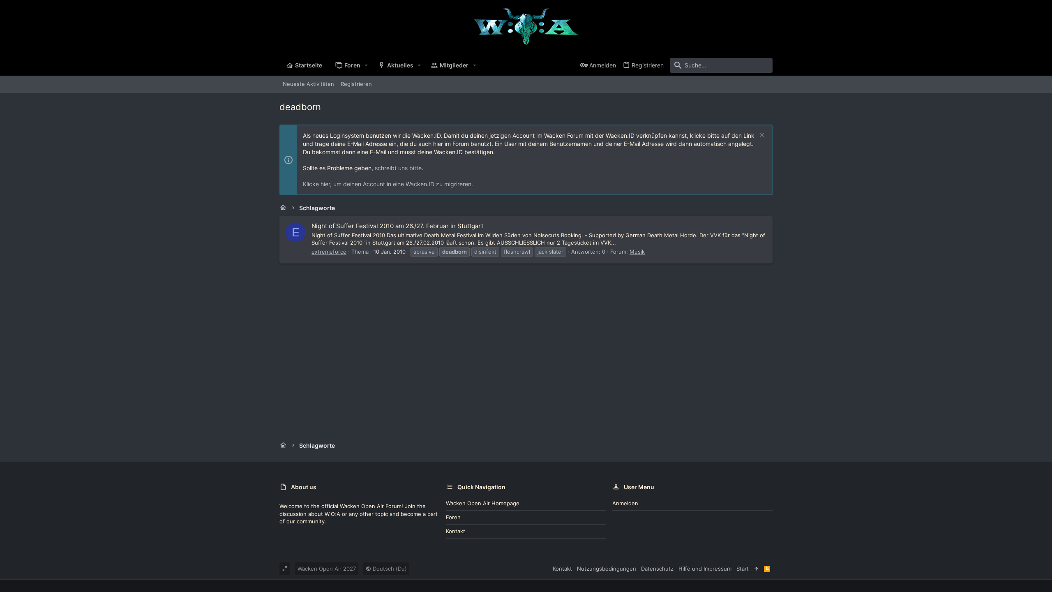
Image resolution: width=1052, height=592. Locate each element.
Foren (453, 517)
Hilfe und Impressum (704, 568)
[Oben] (756, 568)
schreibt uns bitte (398, 167)
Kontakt (455, 531)
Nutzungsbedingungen (606, 568)
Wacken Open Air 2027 (327, 568)
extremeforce (328, 251)
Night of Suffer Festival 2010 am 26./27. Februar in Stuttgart (397, 226)
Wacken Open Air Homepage (482, 503)
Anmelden (625, 503)
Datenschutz (657, 568)
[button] (366, 65)
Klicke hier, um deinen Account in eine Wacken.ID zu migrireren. (388, 183)
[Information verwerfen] (761, 136)
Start (742, 568)
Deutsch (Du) (389, 568)
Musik (637, 251)
